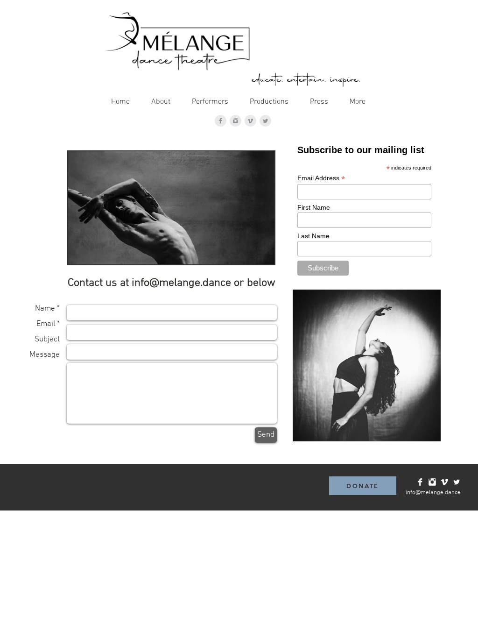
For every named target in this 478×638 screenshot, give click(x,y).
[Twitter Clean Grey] (265, 121)
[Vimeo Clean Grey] (250, 121)
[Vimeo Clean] (444, 482)
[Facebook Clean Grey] (220, 121)
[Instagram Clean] (432, 482)
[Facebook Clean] (420, 482)
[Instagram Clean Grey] (235, 121)
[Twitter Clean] (456, 482)
